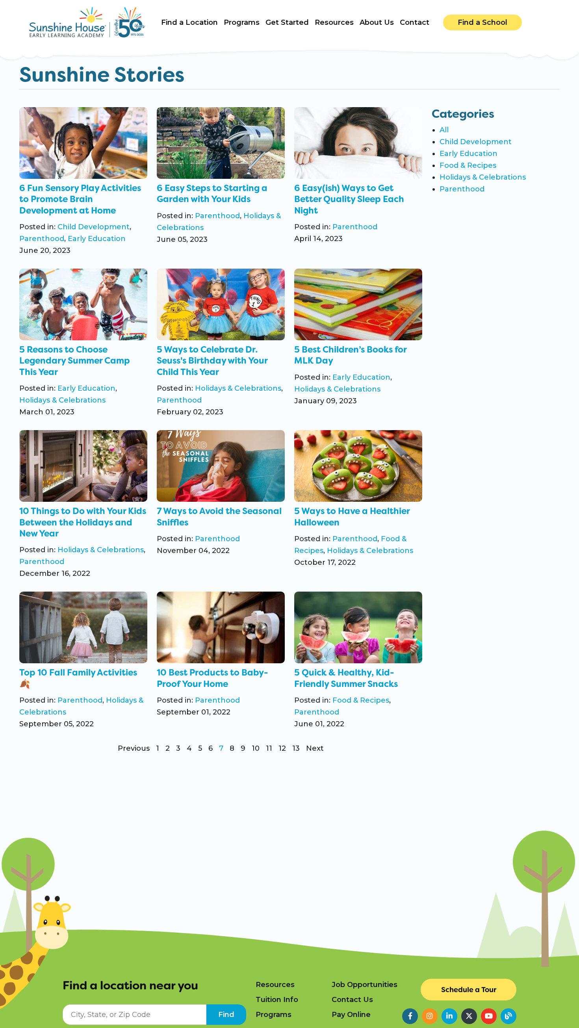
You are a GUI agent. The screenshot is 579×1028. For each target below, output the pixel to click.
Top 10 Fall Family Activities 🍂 (78, 678)
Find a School (482, 22)
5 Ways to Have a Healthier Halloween (352, 517)
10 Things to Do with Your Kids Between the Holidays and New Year (82, 522)
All (444, 130)
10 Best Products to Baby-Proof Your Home (212, 678)
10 (256, 748)
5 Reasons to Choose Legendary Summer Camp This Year (74, 360)
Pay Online (351, 1014)
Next (315, 748)
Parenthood (41, 238)
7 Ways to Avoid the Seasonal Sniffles (219, 517)
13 (296, 748)
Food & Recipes (360, 700)
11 (269, 748)
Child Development (94, 227)
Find (226, 1014)
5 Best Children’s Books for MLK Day (350, 355)
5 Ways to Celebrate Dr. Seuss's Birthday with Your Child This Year (212, 360)
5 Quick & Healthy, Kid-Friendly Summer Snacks (346, 678)
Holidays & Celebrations (62, 400)
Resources (275, 984)
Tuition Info (277, 999)
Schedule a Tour (468, 989)
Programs (273, 1014)
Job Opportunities (364, 984)
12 (282, 748)
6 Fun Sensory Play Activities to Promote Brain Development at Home (80, 199)
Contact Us (352, 999)
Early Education (97, 238)
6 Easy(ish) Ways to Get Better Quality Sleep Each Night (349, 199)
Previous (134, 748)
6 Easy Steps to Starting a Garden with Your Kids (212, 194)
